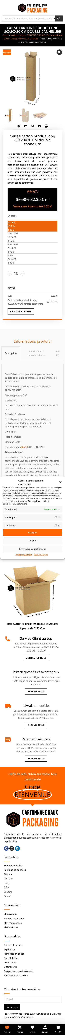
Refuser (32, 540)
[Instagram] (11, 848)
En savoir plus (36, 691)
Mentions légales (41, 554)
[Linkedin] (17, 848)
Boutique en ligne (17, 35)
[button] (60, 482)
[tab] (11, 353)
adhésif (24, 446)
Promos (19, 1032)
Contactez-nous (36, 657)
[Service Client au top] (7, 638)
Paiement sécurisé (36, 739)
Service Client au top (36, 638)
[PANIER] (58, 1027)
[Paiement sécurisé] (7, 739)
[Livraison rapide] (7, 706)
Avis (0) (57, 353)
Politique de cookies (24, 554)
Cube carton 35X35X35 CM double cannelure (32, 624)
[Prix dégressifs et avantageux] (7, 672)
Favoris (32, 1032)
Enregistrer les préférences (32, 549)
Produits (6, 1032)
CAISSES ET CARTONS (36, 35)
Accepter (32, 532)
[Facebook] (6, 848)
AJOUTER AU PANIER (20, 311)
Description (11, 353)
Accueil (6, 35)
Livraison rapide (36, 705)
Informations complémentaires (36, 353)
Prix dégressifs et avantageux (36, 672)
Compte (45, 1032)
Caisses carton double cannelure (24, 38)
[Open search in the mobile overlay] (32, 18)
